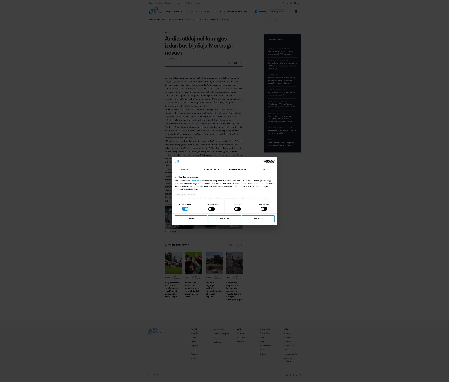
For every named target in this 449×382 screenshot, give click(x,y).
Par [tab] (264, 169)
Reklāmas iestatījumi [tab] (237, 169)
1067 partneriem (194, 181)
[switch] (211, 209)
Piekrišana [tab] (185, 169)
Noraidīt (191, 219)
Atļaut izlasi (224, 219)
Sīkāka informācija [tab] (211, 169)
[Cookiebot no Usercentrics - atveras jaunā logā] (264, 161)
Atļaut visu (258, 219)
